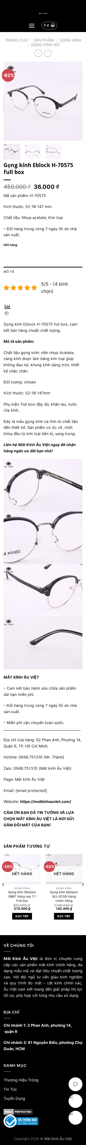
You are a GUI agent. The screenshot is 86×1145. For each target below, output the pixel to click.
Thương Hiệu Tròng (21, 1080)
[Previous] (11, 101)
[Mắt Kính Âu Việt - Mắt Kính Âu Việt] (43, 13)
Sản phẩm (43, 40)
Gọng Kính (70, 40)
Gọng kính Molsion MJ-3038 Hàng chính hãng (64, 896)
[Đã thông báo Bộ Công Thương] (43, 1121)
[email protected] (31, 790)
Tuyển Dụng (14, 1098)
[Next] (74, 101)
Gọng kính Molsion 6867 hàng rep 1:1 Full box (22, 896)
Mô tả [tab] (9, 271)
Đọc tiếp (22, 916)
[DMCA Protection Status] (43, 1112)
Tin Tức (10, 1089)
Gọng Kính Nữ (45, 44)
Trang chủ (16, 40)
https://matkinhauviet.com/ (45, 801)
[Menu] (31, 25)
